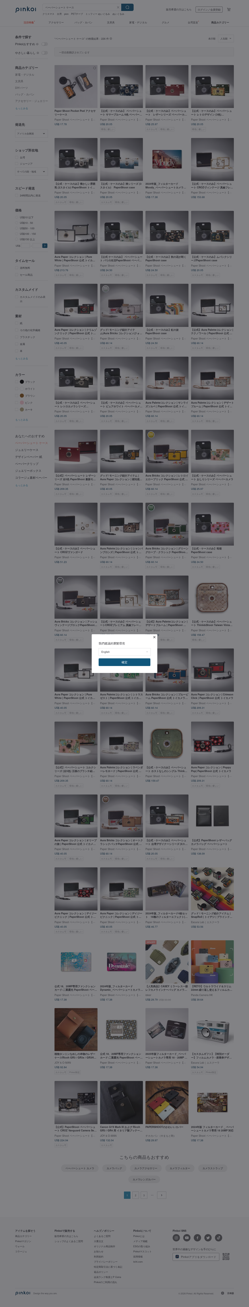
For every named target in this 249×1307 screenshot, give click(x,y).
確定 (124, 662)
